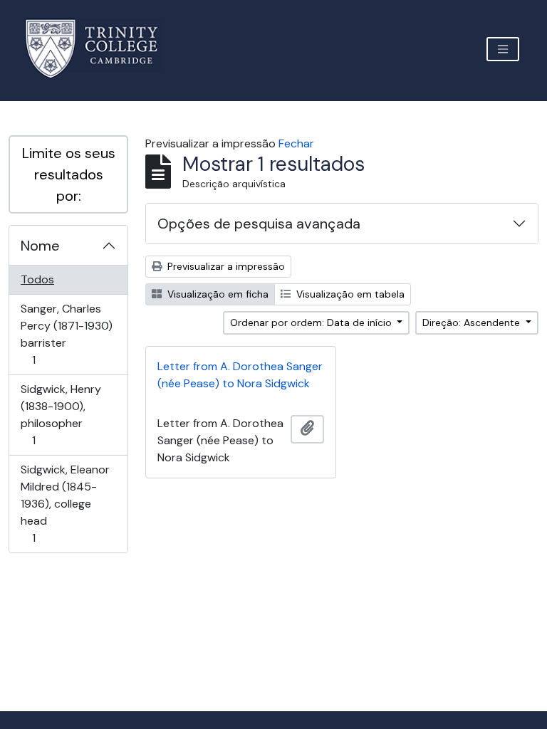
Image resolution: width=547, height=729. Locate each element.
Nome (40, 245)
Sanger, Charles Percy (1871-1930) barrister (66, 333)
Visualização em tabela (349, 294)
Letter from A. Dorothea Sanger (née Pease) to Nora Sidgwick (240, 375)
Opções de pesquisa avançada (258, 223)
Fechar (296, 143)
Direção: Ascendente (472, 322)
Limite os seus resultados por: (68, 174)
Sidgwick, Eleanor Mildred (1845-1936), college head (65, 503)
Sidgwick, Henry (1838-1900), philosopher (60, 414)
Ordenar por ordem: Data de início (312, 322)
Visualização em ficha (217, 294)
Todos (37, 279)
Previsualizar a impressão (225, 266)
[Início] (100, 49)
